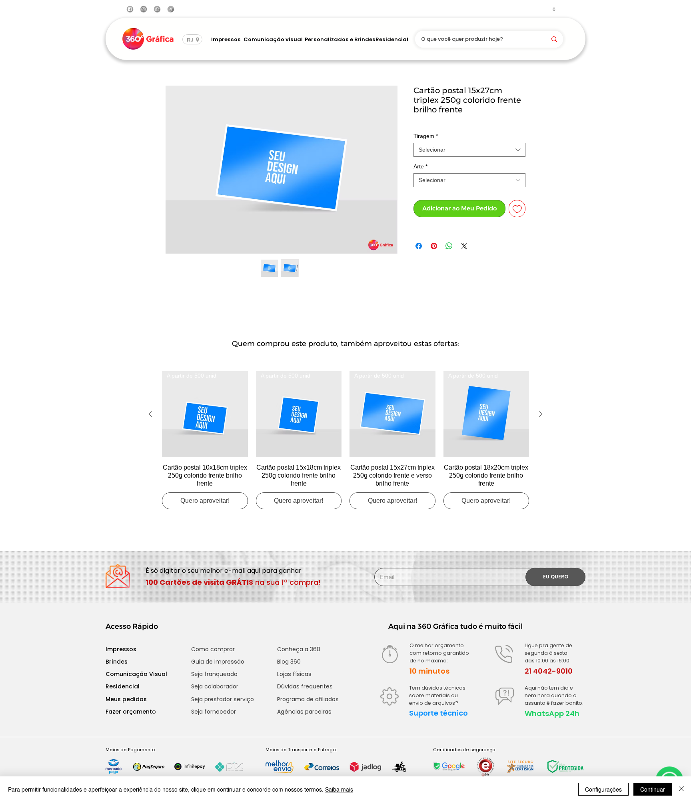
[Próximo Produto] (540, 414)
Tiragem (425, 136)
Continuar (652, 789)
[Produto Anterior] (150, 414)
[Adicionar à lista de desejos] (517, 208)
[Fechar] (681, 789)
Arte (420, 166)
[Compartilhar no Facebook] (418, 246)
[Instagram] (143, 9)
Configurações (603, 789)
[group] (345, 440)
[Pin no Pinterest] (434, 246)
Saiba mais (339, 789)
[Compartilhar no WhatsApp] (449, 246)
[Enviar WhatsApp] (157, 9)
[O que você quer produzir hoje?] (554, 39)
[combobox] (469, 150)
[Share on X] (464, 246)
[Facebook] (130, 9)
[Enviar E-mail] (170, 9)
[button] (550, 9)
